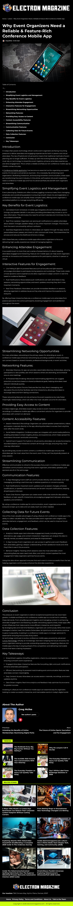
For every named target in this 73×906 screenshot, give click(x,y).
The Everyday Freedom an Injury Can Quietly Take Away (42, 761)
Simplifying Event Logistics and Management (24, 95)
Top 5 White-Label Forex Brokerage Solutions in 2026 (42, 773)
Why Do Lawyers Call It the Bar (42, 749)
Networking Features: (14, 113)
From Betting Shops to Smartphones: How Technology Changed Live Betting (54, 795)
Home (8, 899)
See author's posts (28, 714)
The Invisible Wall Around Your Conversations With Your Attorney (7, 761)
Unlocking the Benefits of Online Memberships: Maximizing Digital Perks (18, 730)
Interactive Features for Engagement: (21, 106)
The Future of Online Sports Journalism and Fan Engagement (55, 730)
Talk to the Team (59, 899)
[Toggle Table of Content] (3, 89)
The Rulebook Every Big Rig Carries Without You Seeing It (7, 749)
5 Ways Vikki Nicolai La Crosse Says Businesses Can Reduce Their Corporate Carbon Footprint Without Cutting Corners (19, 795)
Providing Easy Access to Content (19, 116)
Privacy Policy (18, 899)
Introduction (11, 92)
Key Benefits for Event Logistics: (19, 99)
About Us (47, 899)
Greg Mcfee (8, 40)
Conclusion (10, 138)
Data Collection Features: (16, 134)
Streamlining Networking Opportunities (22, 109)
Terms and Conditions (33, 899)
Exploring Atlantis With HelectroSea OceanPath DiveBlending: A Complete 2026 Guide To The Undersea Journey (19, 827)
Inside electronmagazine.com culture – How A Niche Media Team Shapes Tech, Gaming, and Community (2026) (54, 827)
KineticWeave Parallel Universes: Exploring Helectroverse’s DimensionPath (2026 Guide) (54, 858)
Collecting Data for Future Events (19, 131)
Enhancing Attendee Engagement (19, 102)
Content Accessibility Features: (18, 120)
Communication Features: (16, 127)
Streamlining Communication (18, 123)
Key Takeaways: (12, 141)
